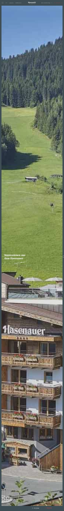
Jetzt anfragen (36, 508)
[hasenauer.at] (32, 2)
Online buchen (49, 507)
